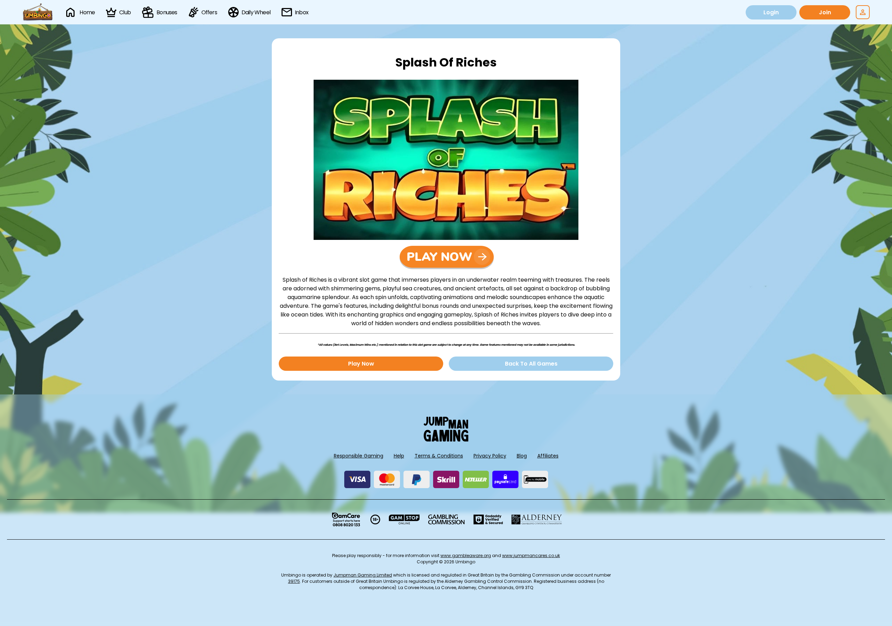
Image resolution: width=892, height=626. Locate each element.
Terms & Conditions (439, 455)
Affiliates (548, 455)
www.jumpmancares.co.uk (531, 555)
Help (399, 455)
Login (771, 12)
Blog (522, 455)
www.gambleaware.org (465, 555)
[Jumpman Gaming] (446, 440)
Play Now (361, 364)
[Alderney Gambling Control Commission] (537, 519)
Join (825, 12)
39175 (294, 581)
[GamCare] (346, 519)
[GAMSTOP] (404, 519)
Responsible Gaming (358, 455)
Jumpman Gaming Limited (362, 575)
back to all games (531, 364)
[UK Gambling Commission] (446, 519)
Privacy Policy (490, 455)
